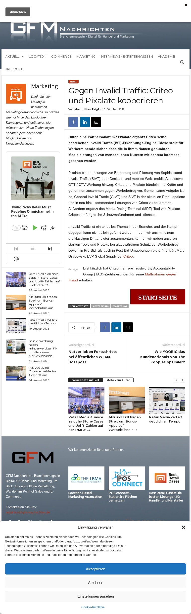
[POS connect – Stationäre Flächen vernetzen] (127, 478)
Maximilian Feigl (86, 109)
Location (37, 56)
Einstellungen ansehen (95, 596)
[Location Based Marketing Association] (86, 478)
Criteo (128, 256)
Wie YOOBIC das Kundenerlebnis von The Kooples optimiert (162, 356)
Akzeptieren (95, 569)
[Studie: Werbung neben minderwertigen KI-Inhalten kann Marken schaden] (16, 346)
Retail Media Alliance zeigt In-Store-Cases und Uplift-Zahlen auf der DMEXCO (85, 423)
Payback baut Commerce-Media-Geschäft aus (42, 371)
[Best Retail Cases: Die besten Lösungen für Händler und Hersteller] (167, 478)
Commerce (61, 56)
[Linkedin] (85, 122)
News (73, 81)
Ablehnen (95, 582)
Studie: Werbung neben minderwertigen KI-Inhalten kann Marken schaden (43, 348)
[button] (183, 527)
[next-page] (182, 380)
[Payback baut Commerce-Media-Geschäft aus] (16, 373)
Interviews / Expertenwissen (126, 56)
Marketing (86, 56)
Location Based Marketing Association (85, 495)
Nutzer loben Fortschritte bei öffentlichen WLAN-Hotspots (92, 356)
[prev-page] (176, 380)
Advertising (101, 306)
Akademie (166, 56)
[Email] (96, 122)
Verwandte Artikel (85, 380)
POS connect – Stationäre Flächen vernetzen (123, 496)
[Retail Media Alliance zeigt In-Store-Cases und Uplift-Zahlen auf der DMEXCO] (86, 400)
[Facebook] (73, 122)
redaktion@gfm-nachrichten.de (28, 512)
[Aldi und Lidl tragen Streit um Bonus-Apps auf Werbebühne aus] (127, 400)
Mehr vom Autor (118, 380)
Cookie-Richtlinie (93, 607)
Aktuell (12, 56)
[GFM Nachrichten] (95, 31)
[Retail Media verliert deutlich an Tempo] (167, 400)
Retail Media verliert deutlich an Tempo (166, 419)
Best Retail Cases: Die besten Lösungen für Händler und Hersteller (166, 496)
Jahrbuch (14, 69)
